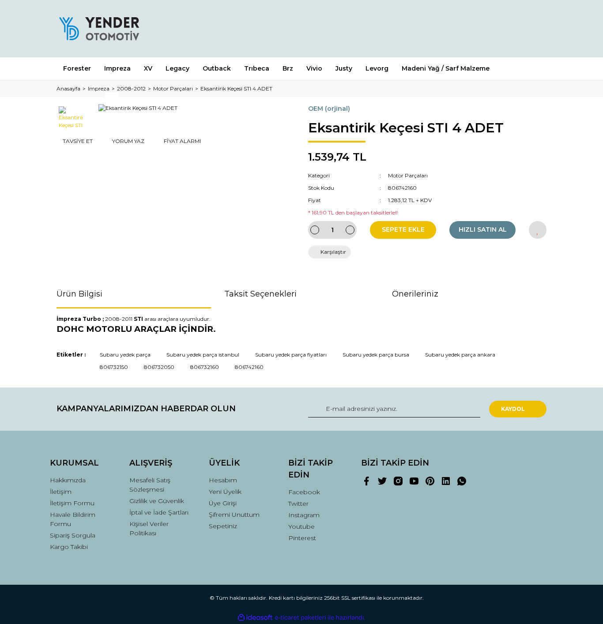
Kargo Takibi (69, 547)
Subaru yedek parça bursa (376, 354)
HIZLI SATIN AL (483, 229)
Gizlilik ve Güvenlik (156, 501)
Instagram (304, 515)
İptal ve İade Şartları (158, 512)
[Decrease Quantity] (314, 230)
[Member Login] (490, 28)
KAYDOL (513, 409)
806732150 (114, 367)
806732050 (159, 367)
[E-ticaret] (300, 618)
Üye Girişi (223, 503)
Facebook (304, 492)
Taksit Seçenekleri (260, 294)
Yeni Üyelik (225, 492)
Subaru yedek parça (125, 354)
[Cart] (536, 28)
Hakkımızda (68, 480)
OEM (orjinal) (329, 109)
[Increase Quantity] (350, 230)
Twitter (298, 503)
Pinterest (302, 538)
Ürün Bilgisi (79, 294)
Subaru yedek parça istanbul (202, 354)
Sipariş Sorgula (72, 535)
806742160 (249, 367)
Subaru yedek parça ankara (460, 354)
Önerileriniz (415, 294)
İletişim (61, 492)
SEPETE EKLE (403, 229)
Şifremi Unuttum (234, 515)
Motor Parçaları (408, 175)
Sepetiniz (223, 526)
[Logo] (99, 28)
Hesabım (223, 480)
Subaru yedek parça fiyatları (291, 354)
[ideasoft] (255, 617)
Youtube (301, 526)
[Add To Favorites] (537, 230)
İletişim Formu (72, 503)
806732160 (204, 367)
